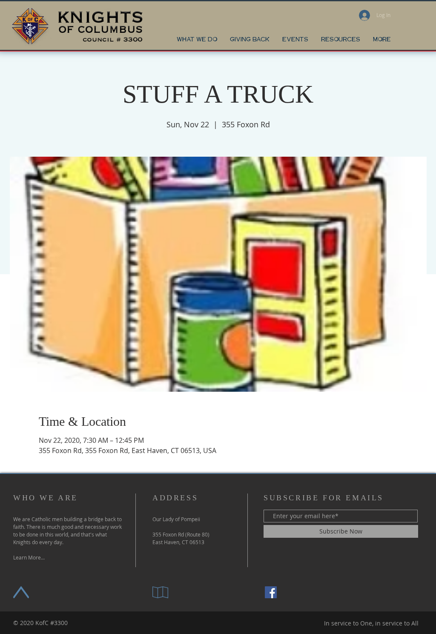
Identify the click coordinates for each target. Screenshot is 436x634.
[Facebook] (271, 592)
